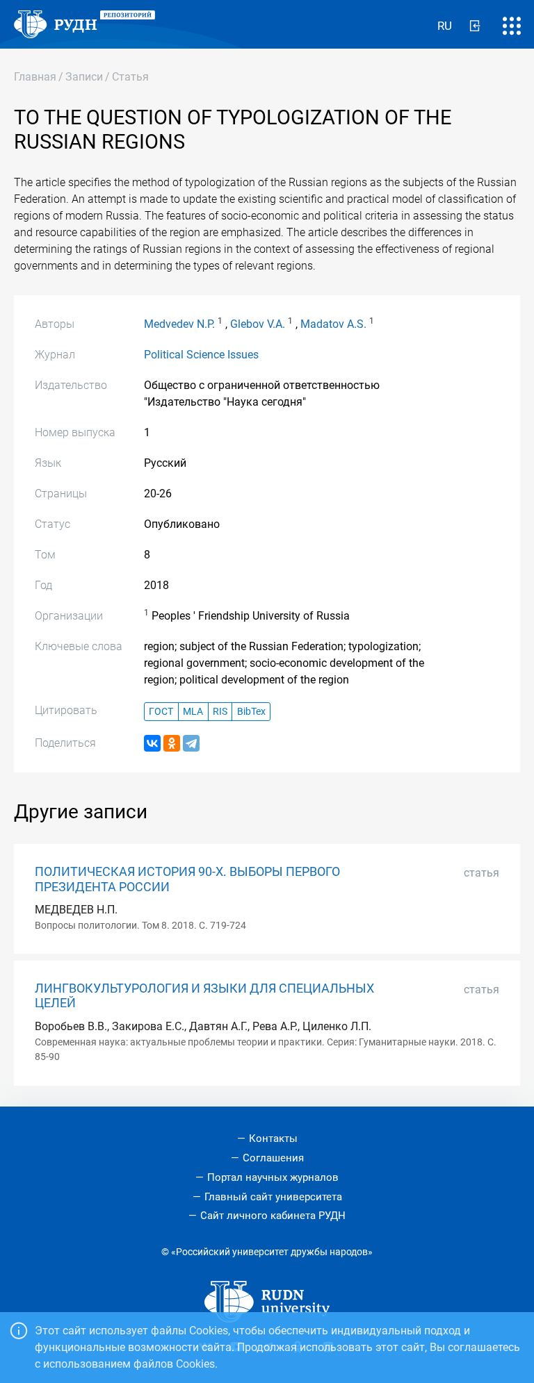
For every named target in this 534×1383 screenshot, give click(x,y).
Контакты (273, 1138)
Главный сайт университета (273, 1197)
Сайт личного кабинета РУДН (273, 1215)
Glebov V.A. (257, 324)
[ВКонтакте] (152, 743)
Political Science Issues (201, 354)
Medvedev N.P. (179, 324)
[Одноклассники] (171, 743)
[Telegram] (191, 743)
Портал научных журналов (273, 1177)
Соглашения (273, 1158)
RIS (220, 712)
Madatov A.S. (333, 324)
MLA (193, 712)
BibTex (251, 712)
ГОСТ (161, 712)
